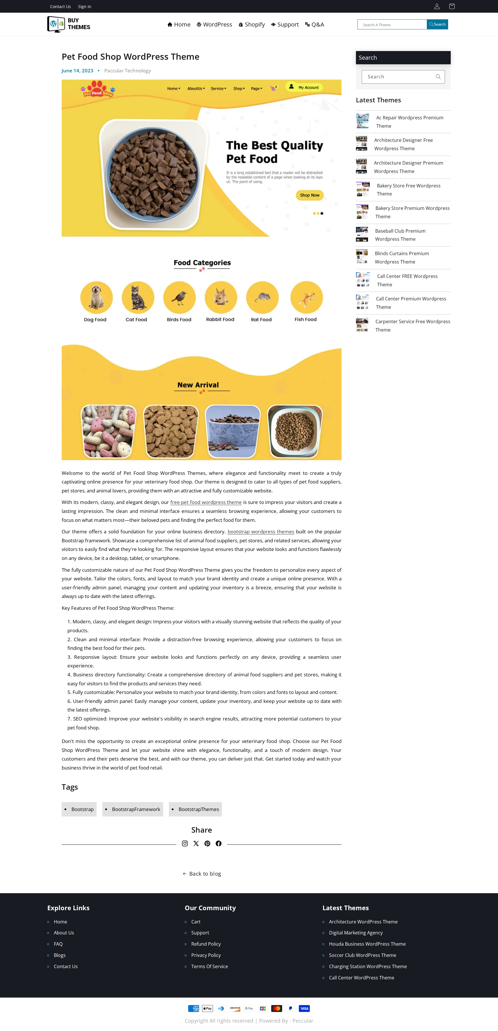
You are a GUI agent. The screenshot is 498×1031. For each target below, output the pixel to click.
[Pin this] (207, 845)
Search (440, 24)
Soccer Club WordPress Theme (362, 955)
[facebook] (218, 845)
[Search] (438, 76)
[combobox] (402, 24)
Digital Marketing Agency (356, 933)
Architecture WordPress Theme (363, 922)
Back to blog (205, 873)
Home (60, 922)
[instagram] (184, 845)
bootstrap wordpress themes (261, 531)
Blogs (60, 955)
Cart (196, 922)
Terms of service (209, 966)
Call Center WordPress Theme (361, 977)
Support (200, 933)
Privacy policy (206, 955)
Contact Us (60, 6)
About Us (64, 933)
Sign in (84, 6)
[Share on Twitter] (196, 845)
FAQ (58, 944)
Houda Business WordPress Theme (367, 944)
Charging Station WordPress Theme (368, 966)
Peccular (303, 1020)
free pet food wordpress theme (206, 502)
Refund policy (206, 944)
